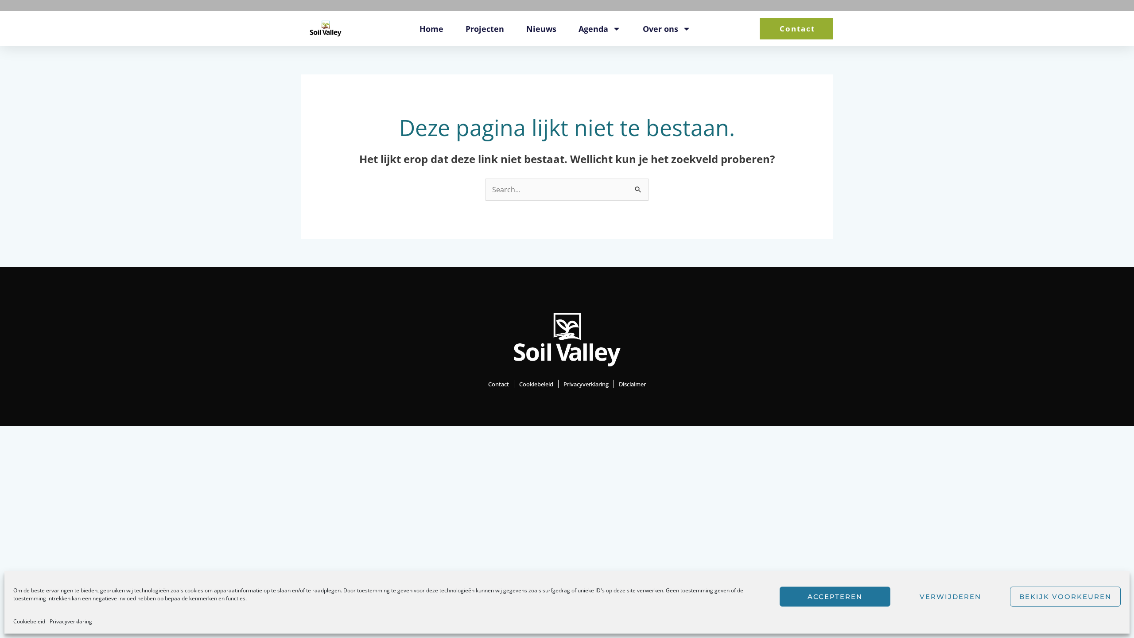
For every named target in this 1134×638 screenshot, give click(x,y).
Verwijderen (950, 596)
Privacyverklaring (71, 621)
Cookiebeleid (29, 621)
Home (431, 28)
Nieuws (541, 28)
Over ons (660, 28)
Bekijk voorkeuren (1065, 596)
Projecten (485, 28)
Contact (498, 384)
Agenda (593, 28)
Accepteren (835, 596)
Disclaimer (632, 384)
